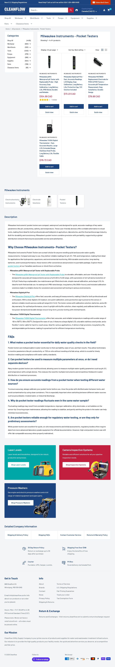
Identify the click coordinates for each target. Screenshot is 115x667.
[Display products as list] (106, 50)
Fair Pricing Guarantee (65, 591)
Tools (48, 18)
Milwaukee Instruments (48, 73)
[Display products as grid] (102, 50)
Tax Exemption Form (65, 598)
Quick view (49, 112)
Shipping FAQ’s (44, 535)
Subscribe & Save (100, 2)
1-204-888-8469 (73, 2)
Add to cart (49, 106)
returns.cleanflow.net (71, 617)
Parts (6, 24)
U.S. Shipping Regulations (65, 587)
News (41, 595)
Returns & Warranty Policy (97, 535)
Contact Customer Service (70, 535)
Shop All (7, 18)
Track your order (63, 595)
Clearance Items (22, 24)
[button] (108, 10)
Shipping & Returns (46, 602)
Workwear (19, 18)
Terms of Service (63, 584)
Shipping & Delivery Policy (18, 535)
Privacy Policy (44, 598)
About (41, 584)
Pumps (60, 18)
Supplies (90, 18)
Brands (42, 587)
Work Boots (34, 18)
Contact (42, 591)
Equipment (75, 18)
